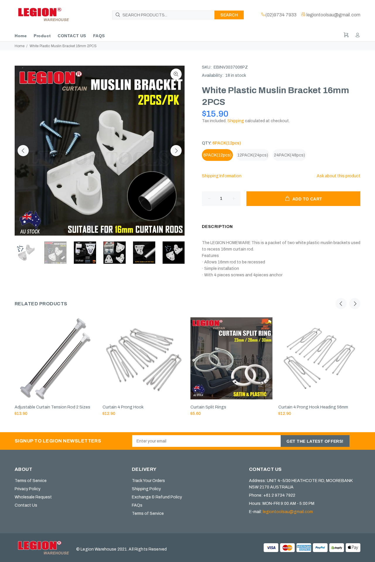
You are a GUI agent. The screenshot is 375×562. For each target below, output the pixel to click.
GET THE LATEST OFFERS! (315, 441)
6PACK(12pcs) (217, 155)
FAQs (137, 505)
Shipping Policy (146, 489)
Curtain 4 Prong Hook (123, 407)
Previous (23, 150)
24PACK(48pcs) (289, 155)
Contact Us (26, 505)
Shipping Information (221, 176)
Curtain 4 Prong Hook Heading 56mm (313, 407)
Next (176, 150)
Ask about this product (338, 176)
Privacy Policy (27, 489)
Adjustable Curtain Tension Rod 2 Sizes (52, 407)
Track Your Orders (148, 480)
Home (20, 46)
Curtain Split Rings (208, 407)
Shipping (235, 121)
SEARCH (229, 15)
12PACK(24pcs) (252, 155)
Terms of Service (31, 480)
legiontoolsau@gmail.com (288, 512)
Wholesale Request (33, 497)
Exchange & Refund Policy (157, 497)
